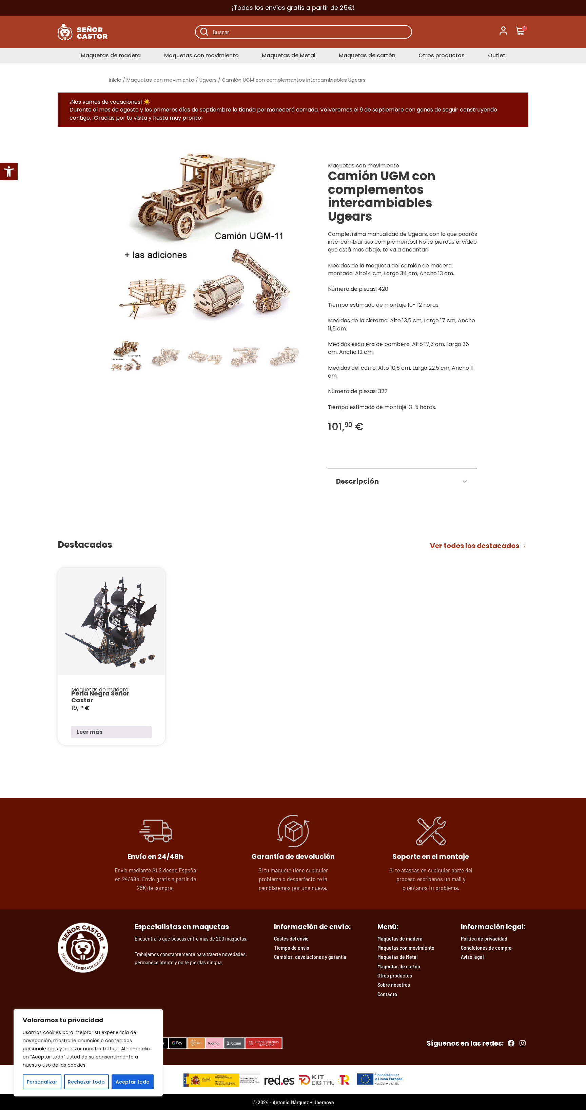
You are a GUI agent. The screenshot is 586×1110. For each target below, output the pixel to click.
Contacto (387, 994)
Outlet (496, 55)
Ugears (208, 80)
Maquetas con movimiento (201, 55)
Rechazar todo (86, 1081)
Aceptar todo (133, 1081)
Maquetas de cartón (367, 55)
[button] (9, 171)
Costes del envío (291, 938)
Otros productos (441, 55)
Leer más (89, 732)
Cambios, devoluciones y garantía (310, 956)
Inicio (115, 80)
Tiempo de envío (291, 947)
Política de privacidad (484, 938)
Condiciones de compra (486, 947)
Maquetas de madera (111, 55)
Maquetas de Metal (288, 55)
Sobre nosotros (393, 984)
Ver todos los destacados (474, 545)
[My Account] (503, 32)
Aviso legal (472, 956)
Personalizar (42, 1081)
